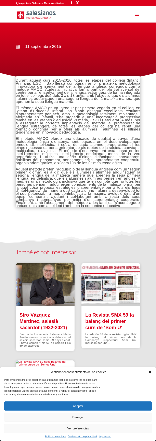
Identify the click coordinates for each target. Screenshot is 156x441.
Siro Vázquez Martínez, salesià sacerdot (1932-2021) (43, 321)
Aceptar (78, 406)
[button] (150, 372)
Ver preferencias (78, 428)
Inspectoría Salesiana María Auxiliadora (41, 3)
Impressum (105, 436)
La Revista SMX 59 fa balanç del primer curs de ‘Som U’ (109, 321)
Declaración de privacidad (82, 436)
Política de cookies (55, 436)
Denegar (78, 417)
